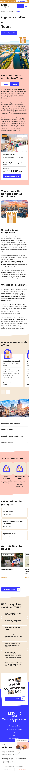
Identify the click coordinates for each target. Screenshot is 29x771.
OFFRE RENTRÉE (7, 569)
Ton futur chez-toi (7, 442)
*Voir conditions (21, 1)
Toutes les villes (14, 726)
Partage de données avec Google (11, 759)
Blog (14, 732)
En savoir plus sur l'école (8, 383)
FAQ (14, 735)
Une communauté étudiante (10, 423)
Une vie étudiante (7, 429)
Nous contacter (14, 739)
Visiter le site (7, 514)
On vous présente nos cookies (10, 762)
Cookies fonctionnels (8, 761)
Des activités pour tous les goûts (12, 436)
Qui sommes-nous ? (14, 729)
